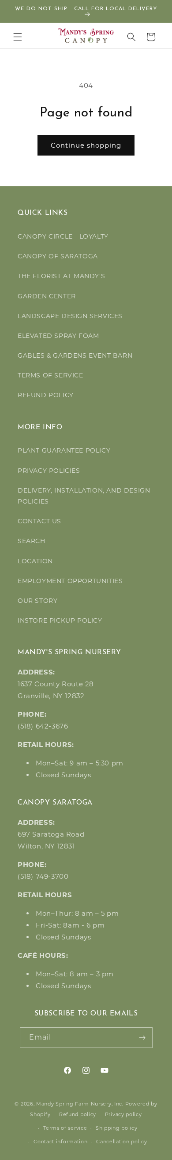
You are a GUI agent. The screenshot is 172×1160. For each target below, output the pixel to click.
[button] (17, 37)
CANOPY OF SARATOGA (58, 256)
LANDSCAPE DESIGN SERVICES (70, 316)
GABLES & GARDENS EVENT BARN (75, 355)
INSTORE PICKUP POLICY (60, 620)
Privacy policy (123, 1114)
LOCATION (35, 561)
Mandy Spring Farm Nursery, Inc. (79, 1104)
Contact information (60, 1141)
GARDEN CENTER (47, 296)
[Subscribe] (142, 1037)
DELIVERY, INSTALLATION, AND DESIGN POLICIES (84, 495)
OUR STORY (37, 601)
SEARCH (31, 541)
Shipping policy (117, 1128)
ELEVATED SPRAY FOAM (58, 336)
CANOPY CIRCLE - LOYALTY (63, 236)
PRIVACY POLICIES (49, 471)
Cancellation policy (121, 1141)
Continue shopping (86, 145)
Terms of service (65, 1128)
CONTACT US (39, 521)
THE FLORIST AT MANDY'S (61, 276)
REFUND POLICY (46, 395)
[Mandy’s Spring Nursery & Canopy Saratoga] (86, 35)
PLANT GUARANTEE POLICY (64, 450)
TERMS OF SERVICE (50, 375)
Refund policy (77, 1114)
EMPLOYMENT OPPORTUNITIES (70, 581)
